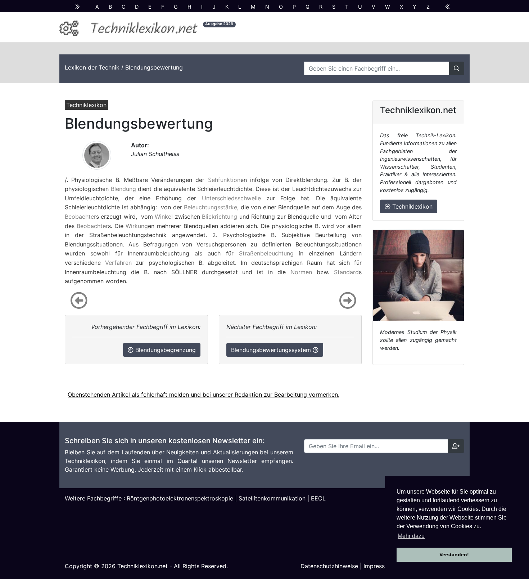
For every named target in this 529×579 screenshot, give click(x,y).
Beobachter (80, 216)
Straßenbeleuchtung (266, 253)
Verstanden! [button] (454, 554)
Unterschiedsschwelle (231, 198)
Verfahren (118, 262)
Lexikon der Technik (92, 67)
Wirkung (137, 226)
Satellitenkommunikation (272, 498)
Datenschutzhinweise (329, 566)
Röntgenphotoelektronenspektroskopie (180, 498)
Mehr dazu (411, 536)
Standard (346, 272)
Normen (301, 272)
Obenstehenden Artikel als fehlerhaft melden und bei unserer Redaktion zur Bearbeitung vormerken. (203, 394)
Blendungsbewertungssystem (272, 349)
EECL (318, 498)
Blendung (123, 188)
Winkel (164, 216)
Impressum (378, 566)
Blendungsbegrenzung (165, 349)
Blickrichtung (219, 216)
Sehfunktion (224, 179)
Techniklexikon (411, 206)
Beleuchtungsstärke (210, 207)
